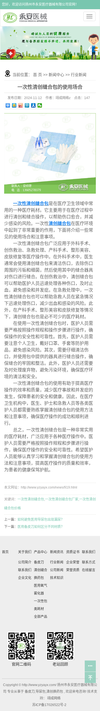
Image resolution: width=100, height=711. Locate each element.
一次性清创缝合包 (31, 499)
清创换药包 (54, 692)
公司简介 (24, 562)
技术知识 (56, 578)
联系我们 (24, 570)
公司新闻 (56, 570)
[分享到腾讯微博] (27, 105)
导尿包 (41, 692)
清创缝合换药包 (40, 574)
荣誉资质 (72, 570)
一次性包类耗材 (40, 605)
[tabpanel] (50, 43)
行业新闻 (78, 74)
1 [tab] (42, 50)
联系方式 (88, 562)
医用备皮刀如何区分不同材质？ (41, 527)
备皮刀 (39, 562)
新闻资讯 (56, 552)
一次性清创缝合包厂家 (61, 499)
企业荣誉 (72, 562)
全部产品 (40, 617)
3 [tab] (58, 51)
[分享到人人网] (33, 105)
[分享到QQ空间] (14, 105)
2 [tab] (50, 51)
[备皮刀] (50, 43)
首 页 (37, 74)
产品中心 (40, 552)
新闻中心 (56, 74)
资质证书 (72, 552)
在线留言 (88, 570)
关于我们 (24, 552)
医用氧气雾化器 (40, 589)
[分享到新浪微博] (20, 105)
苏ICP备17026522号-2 (49, 705)
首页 (5, 552)
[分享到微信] (40, 105)
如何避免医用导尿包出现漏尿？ (41, 520)
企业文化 (24, 578)
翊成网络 (53, 698)
